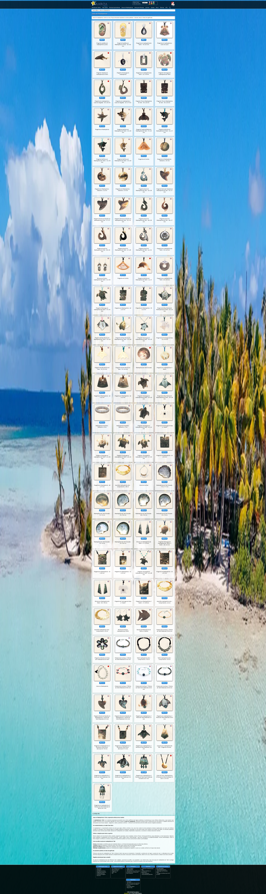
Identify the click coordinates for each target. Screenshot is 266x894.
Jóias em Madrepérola (105, 10)
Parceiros (99, 875)
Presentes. (129, 881)
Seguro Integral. (130, 868)
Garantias (148, 866)
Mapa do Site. (130, 887)
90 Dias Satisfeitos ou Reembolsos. (146, 871)
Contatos (99, 873)
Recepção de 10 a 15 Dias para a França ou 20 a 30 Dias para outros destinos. (133, 872)
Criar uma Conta (136, 3)
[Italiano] (153, 2)
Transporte (133, 866)
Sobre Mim (99, 868)
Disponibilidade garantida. (147, 874)
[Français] (149, 2)
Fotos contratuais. (145, 873)
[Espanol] (151, 4)
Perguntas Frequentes (101, 872)
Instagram (103, 874)
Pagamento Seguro (118, 866)
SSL (112, 873)
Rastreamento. (130, 869)
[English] (151, 2)
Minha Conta (136, 2)
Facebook (99, 874)
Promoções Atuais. (131, 886)
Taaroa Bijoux (95, 10)
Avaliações (99, 869)
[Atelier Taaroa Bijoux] (99, 6)
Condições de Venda (101, 871)
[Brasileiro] (153, 4)
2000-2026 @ (133, 893)
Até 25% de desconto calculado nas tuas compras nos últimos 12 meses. (133, 884)
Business (103, 873)
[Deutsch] (149, 4)
